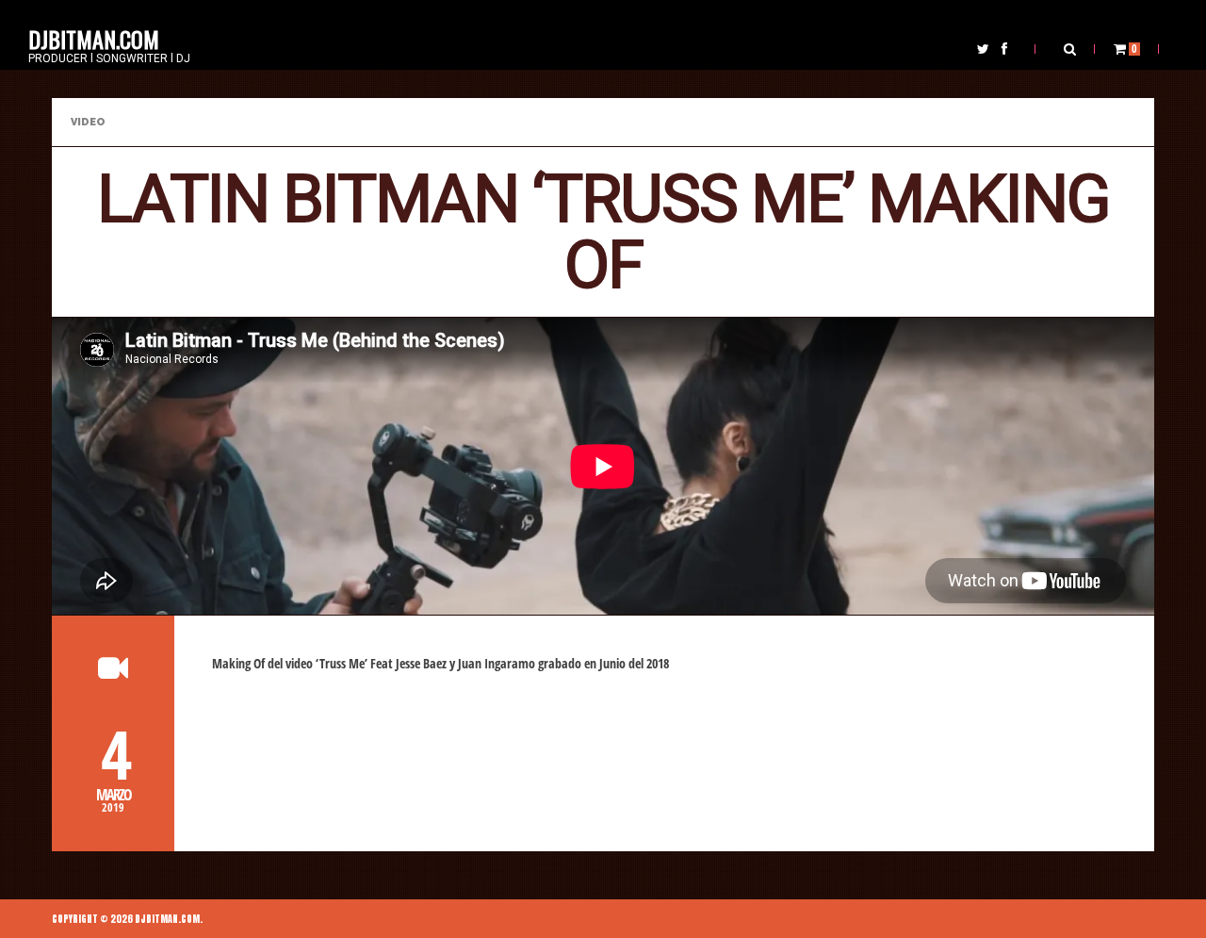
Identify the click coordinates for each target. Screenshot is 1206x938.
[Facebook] (1004, 49)
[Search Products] (1070, 49)
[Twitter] (983, 49)
